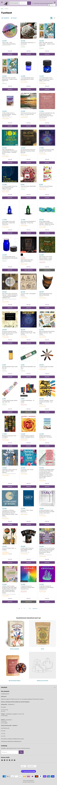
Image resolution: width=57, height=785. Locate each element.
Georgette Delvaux (24, 438)
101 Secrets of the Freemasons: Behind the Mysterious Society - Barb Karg (28, 151)
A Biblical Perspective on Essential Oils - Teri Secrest (45, 436)
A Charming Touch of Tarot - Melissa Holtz (27, 470)
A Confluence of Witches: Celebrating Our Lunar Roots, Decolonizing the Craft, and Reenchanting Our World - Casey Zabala (10, 513)
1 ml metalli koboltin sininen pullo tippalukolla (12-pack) (27, 78)
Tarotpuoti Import (24, 187)
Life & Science (23, 80)
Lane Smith (41, 404)
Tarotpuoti (23, 45)
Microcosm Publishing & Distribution (9, 473)
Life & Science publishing (44, 187)
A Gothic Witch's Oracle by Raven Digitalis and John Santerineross (27, 549)
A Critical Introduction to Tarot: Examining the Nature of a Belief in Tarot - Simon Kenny (46, 512)
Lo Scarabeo (4, 550)
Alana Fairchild (42, 152)
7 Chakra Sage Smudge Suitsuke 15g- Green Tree (9, 401)
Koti (2, 8)
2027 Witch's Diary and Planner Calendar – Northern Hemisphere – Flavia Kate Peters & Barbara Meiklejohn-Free (10, 295)
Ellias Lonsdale (23, 335)
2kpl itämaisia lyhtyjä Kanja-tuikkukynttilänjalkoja (45, 294)
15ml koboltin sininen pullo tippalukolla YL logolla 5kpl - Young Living (9, 223)
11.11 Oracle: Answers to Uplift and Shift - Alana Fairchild (46, 150)
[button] (52, 5)
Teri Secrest (41, 438)
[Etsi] (29, 3)
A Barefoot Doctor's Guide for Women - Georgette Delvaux (27, 436)
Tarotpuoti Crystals (42, 368)
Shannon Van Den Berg (25, 552)
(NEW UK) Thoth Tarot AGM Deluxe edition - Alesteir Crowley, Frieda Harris (47, 44)
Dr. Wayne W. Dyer (24, 115)
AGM (40, 46)
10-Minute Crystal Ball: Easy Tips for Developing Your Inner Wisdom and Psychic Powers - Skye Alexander (47, 115)
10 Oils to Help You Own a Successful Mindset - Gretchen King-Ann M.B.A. (9, 114)
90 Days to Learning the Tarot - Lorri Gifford (9, 436)
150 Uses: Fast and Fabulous (46, 186)
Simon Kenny (41, 514)
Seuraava (35, 608)
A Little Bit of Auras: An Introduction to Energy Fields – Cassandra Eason (28, 587)
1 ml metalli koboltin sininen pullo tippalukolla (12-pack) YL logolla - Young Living (46, 79)
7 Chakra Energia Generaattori (46, 366)
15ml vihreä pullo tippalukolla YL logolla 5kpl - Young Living (28, 222)
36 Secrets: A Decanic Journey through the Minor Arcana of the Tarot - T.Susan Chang (9, 333)
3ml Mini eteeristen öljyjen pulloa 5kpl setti (10, 367)
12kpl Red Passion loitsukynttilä (28, 186)
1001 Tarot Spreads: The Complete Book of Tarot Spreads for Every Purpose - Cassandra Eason (9, 151)
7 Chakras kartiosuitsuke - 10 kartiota (27, 401)
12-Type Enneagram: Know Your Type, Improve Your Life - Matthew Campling (9, 188)
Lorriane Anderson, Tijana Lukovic (45, 260)
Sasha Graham (42, 335)
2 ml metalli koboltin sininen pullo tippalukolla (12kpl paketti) (9, 257)
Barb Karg (22, 153)
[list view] (54, 18)
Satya (22, 369)
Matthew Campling (5, 190)
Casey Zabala (4, 517)
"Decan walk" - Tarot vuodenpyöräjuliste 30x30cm (9, 43)
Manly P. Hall (41, 479)
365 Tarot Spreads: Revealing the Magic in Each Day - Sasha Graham (47, 333)
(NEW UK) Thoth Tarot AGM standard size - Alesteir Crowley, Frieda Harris (9, 79)
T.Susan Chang (5, 335)
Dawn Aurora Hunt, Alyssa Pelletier (9, 594)
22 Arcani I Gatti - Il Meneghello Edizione (28, 294)
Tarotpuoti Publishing (6, 45)
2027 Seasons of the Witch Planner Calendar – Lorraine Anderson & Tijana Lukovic (45, 258)
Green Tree (4, 403)
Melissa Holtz (23, 472)
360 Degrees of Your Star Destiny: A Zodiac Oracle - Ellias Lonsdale (28, 333)
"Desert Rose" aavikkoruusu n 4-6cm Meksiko (28, 43)
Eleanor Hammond (24, 512)
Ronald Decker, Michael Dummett (45, 554)
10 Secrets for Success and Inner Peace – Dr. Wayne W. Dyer (28, 113)
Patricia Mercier (23, 590)
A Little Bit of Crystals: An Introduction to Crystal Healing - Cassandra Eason (46, 587)
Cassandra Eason (5, 155)
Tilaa (21, 752)
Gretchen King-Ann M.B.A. (7, 117)
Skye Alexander (42, 118)
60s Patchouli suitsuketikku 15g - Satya (28, 367)
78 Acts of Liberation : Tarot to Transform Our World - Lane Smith (46, 402)
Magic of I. (23, 262)
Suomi (23, 766)
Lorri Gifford (4, 438)
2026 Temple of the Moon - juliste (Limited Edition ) (27, 260)
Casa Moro (41, 296)
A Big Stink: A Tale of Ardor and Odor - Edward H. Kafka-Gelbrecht (9, 471)
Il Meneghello (23, 296)
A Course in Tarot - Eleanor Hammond (27, 511)
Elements (22, 403)
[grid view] (51, 18)
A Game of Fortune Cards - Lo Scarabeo (9, 548)
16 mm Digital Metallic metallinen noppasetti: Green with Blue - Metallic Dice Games (46, 223)
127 (30, 608)
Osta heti (10, 51)
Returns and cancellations (28, 780)
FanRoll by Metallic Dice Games (45, 225)
